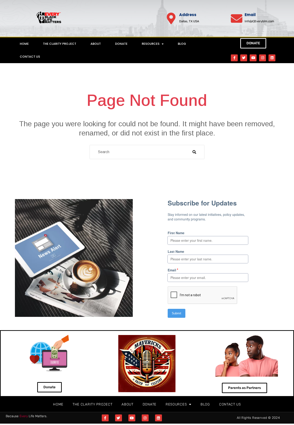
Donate (121, 44)
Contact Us (30, 56)
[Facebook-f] (234, 57)
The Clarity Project (59, 44)
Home (24, 44)
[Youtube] (253, 57)
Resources (150, 44)
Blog (182, 44)
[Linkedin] (272, 57)
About (95, 44)
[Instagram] (262, 57)
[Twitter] (243, 57)
